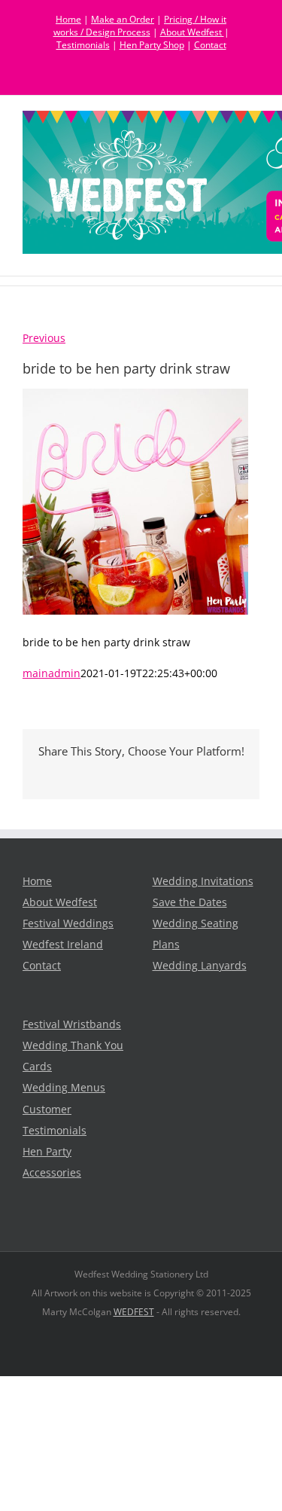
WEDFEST (134, 1311)
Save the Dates (190, 902)
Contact (210, 44)
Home (68, 19)
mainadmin (51, 673)
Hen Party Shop (152, 44)
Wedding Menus (64, 1087)
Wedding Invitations (203, 881)
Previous (44, 338)
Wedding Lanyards (200, 965)
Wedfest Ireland (63, 944)
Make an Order (122, 19)
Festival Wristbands (72, 1024)
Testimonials (83, 44)
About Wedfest (192, 32)
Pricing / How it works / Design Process (140, 25)
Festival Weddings (68, 923)
